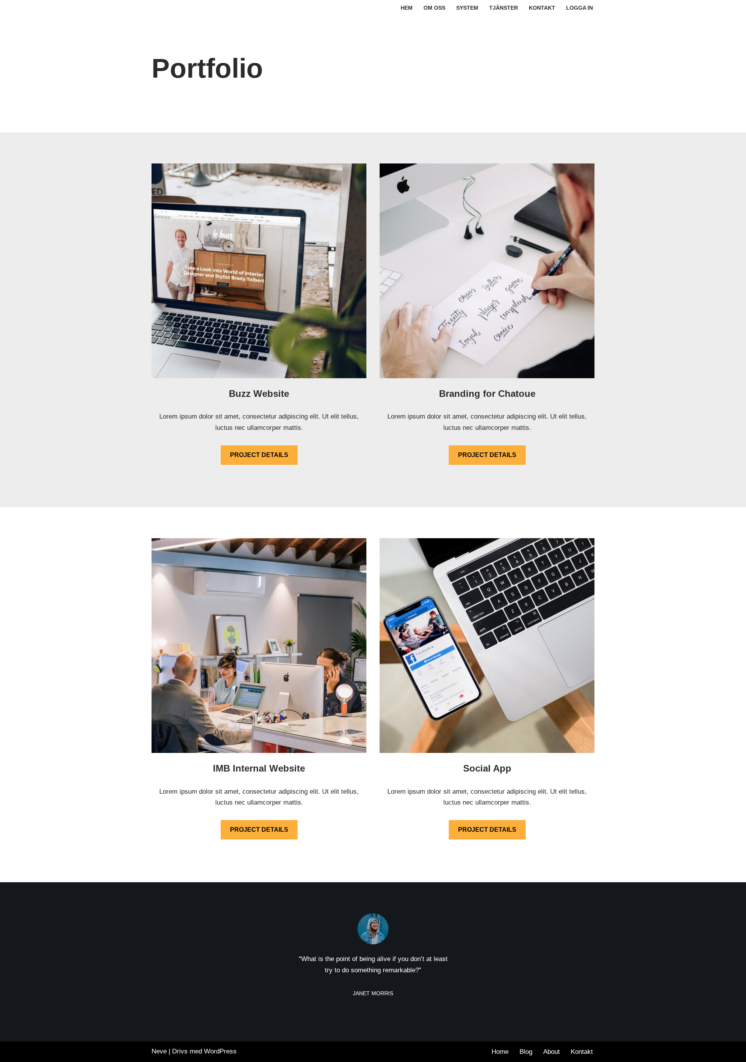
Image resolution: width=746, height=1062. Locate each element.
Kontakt (542, 8)
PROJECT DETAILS (259, 455)
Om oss (434, 8)
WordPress (220, 1051)
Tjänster (503, 8)
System (467, 8)
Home (500, 1051)
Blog (525, 1051)
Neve (159, 1051)
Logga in (579, 8)
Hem (407, 8)
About (551, 1051)
